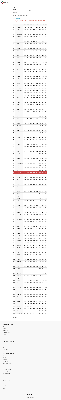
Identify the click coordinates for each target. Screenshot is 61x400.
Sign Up (4, 385)
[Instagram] (33, 394)
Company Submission (7, 369)
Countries (5, 344)
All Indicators (5, 349)
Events (4, 328)
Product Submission (6, 371)
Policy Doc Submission (7, 375)
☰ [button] (59, 2)
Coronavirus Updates (7, 363)
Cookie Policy (5, 386)
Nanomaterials (6, 330)
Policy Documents (6, 332)
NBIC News (5, 355)
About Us (4, 383)
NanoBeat (5, 357)
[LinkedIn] (28, 394)
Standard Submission (7, 377)
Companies (5, 326)
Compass (5, 359)
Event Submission (6, 373)
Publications (5, 361)
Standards (5, 336)
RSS (4, 388)
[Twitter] (30, 394)
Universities (5, 337)
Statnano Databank (16, 18)
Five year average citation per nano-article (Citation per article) (27, 316)
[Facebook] (32, 394)
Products (4, 334)
